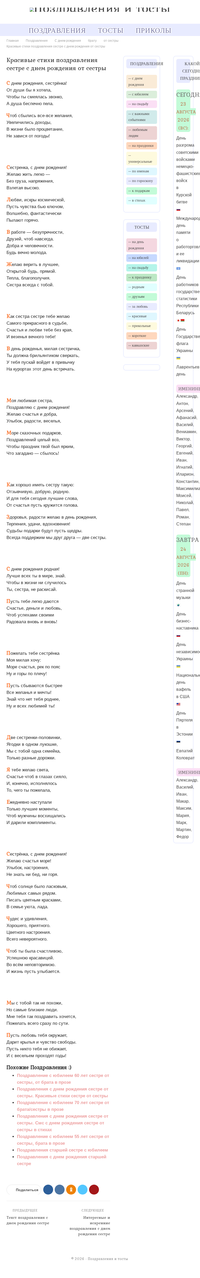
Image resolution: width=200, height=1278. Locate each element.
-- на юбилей (138, 258)
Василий (184, 424)
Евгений (184, 453)
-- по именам (138, 171)
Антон (182, 403)
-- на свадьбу (138, 104)
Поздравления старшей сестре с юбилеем (62, 1150)
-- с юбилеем (138, 94)
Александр (186, 396)
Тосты (111, 30)
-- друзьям (136, 296)
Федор (182, 836)
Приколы (153, 30)
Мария (182, 815)
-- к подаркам (139, 191)
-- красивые (137, 316)
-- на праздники (141, 145)
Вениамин (186, 431)
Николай (184, 502)
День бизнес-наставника (187, 621)
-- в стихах (136, 200)
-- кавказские (138, 345)
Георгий (184, 446)
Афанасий (186, 417)
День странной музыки (185, 590)
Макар (182, 801)
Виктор (183, 439)
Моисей (183, 495)
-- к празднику (140, 277)
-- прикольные (139, 326)
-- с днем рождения (136, 81)
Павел (182, 509)
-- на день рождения (136, 245)
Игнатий (184, 467)
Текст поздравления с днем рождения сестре (28, 1220)
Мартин (183, 829)
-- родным (136, 287)
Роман (182, 517)
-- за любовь (138, 306)
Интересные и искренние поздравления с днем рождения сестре (90, 1226)
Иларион (184, 474)
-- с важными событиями (138, 117)
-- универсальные (140, 158)
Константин (187, 481)
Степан (183, 524)
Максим (183, 808)
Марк (181, 822)
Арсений (184, 410)
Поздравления (57, 30)
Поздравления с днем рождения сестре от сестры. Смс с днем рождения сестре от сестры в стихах (62, 1123)
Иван (181, 460)
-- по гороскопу (140, 181)
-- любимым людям (137, 133)
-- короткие (137, 336)
